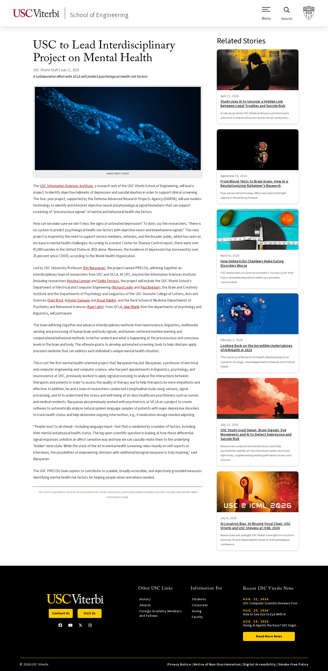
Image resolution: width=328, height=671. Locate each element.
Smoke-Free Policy (293, 664)
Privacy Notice (179, 664)
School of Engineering (99, 15)
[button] (266, 15)
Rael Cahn (95, 306)
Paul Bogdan (149, 287)
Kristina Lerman (79, 281)
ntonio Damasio (78, 300)
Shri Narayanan (94, 268)
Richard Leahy (123, 287)
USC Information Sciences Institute (66, 186)
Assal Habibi (105, 300)
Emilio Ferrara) (108, 281)
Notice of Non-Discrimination (217, 664)
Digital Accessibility (259, 664)
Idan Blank (131, 306)
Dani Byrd (55, 300)
